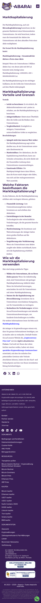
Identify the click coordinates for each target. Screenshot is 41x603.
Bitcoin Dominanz (8, 472)
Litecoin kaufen (7, 510)
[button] (37, 6)
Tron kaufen (6, 514)
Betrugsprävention (8, 452)
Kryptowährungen (8, 532)
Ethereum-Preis (7, 479)
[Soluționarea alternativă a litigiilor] (20, 574)
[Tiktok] (16, 430)
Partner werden (7, 419)
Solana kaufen (7, 517)
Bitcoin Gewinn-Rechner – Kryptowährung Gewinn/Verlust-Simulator (17, 465)
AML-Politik (6, 449)
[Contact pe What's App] (36, 598)
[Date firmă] (19, 554)
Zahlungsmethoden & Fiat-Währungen (16, 535)
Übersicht (5, 529)
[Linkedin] (7, 430)
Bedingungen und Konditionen (13, 439)
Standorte (5, 422)
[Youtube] (21, 430)
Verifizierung (6, 545)
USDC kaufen (7, 501)
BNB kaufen (6, 520)
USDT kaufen (7, 497)
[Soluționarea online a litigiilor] (20, 564)
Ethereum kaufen (8, 494)
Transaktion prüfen (9, 461)
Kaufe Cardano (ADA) (10, 504)
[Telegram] (12, 430)
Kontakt (4, 416)
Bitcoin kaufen (7, 491)
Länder (4, 539)
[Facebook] (3, 430)
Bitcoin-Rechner (8, 469)
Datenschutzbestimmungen (12, 442)
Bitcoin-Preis (6, 476)
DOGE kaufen (7, 507)
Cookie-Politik (7, 445)
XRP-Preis (5, 482)
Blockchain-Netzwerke (10, 542)
